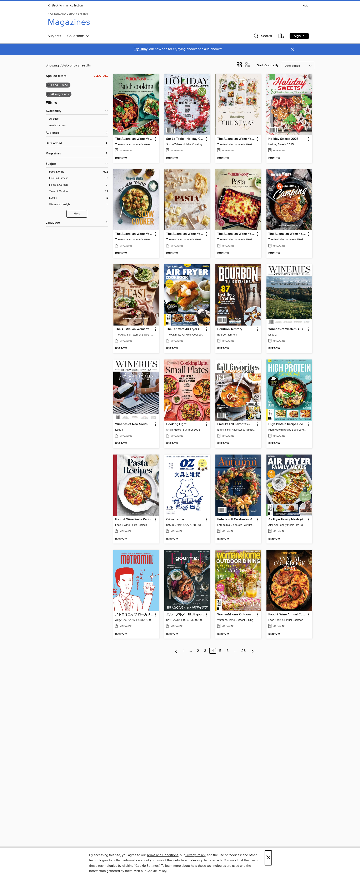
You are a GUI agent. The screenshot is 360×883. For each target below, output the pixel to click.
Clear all (101, 76)
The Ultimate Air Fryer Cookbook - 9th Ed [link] (185, 329)
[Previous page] (176, 650)
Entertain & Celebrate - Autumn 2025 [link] (236, 519)
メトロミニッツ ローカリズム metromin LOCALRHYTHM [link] (134, 614)
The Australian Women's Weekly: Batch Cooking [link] (134, 139)
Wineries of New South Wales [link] (134, 424)
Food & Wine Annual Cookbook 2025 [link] (287, 614)
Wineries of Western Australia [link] (287, 329)
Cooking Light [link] (176, 424)
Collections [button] (76, 36)
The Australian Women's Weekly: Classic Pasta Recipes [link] (236, 234)
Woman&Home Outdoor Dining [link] (236, 614)
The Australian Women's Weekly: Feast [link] (134, 329)
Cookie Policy (156, 871)
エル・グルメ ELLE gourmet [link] (185, 614)
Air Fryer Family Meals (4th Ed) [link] (287, 519)
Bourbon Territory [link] (229, 329)
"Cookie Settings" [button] (146, 866)
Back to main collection (67, 6)
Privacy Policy (195, 855)
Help (305, 5)
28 (243, 651)
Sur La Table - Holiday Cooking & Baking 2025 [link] (185, 139)
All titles (54, 119)
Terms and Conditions (162, 855)
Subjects (54, 36)
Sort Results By (268, 65)
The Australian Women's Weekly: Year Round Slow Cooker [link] (134, 234)
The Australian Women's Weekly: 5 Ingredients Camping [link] (287, 234)
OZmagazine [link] (175, 519)
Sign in (299, 36)
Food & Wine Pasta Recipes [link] (134, 519)
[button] (262, 37)
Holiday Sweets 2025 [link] (283, 139)
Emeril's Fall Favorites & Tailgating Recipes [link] (236, 424)
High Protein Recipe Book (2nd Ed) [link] (287, 424)
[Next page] (253, 650)
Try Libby (141, 49)
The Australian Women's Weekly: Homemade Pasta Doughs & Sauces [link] (185, 234)
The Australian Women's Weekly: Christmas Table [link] (236, 139)
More (77, 213)
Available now (57, 125)
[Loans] (281, 37)
